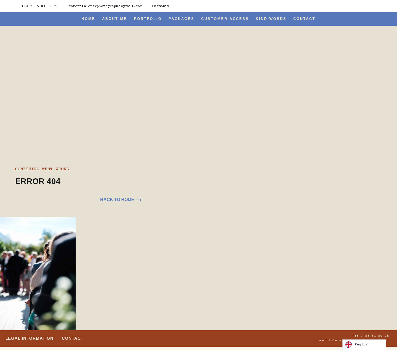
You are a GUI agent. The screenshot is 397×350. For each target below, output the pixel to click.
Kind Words (271, 19)
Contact (304, 19)
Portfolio (148, 19)
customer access (225, 19)
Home (88, 19)
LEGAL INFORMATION (29, 338)
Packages (181, 19)
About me (114, 19)
